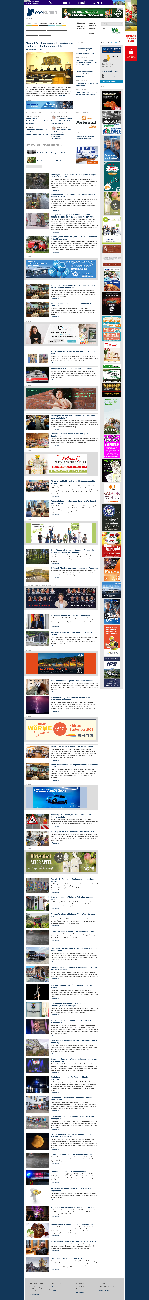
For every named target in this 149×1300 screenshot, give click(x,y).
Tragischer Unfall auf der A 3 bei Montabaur (68, 1171)
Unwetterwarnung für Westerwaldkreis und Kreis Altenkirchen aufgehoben (85, 51)
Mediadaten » (80, 1292)
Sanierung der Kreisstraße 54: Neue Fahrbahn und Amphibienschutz (71, 816)
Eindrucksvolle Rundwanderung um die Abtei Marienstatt (37, 121)
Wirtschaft (43, 24)
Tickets (104, 28)
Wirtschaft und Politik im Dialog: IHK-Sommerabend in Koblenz (73, 482)
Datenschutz (92, 29)
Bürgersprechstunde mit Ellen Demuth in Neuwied (71, 615)
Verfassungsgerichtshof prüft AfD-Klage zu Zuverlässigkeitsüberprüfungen (68, 1004)
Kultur (59, 24)
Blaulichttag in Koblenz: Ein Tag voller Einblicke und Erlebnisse (72, 1078)
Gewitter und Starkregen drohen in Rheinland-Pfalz (71, 1154)
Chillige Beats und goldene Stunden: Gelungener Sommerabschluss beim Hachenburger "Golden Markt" (73, 215)
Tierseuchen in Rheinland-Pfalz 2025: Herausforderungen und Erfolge (74, 1041)
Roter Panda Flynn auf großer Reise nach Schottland (72, 680)
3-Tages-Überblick (111, 71)
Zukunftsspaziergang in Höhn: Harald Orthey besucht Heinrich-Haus (72, 1098)
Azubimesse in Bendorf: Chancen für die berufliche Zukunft (71, 633)
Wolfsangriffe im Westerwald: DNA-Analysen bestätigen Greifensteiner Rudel (73, 175)
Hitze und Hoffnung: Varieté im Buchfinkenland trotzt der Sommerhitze (74, 986)
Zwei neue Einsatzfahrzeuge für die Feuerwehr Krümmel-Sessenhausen (74, 949)
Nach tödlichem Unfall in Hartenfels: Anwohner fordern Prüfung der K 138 (87, 62)
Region (29, 24)
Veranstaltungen (40, 29)
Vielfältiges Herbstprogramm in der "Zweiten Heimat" (72, 1224)
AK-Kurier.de (81, 26)
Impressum (92, 31)
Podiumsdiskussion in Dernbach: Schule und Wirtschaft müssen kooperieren (73, 502)
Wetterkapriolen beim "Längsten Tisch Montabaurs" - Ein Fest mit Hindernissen (74, 968)
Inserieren (92, 23)
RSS (53, 1287)
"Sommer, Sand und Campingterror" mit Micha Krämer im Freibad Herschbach (74, 237)
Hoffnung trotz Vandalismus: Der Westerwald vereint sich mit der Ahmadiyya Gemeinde (74, 286)
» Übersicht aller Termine (34, 167)
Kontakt (91, 33)
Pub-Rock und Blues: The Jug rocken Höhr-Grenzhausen (54, 153)
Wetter (64, 29)
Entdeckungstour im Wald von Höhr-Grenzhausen (52, 161)
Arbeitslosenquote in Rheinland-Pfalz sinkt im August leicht (72, 898)
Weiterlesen (62, 95)
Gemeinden (58, 29)
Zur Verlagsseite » (34, 1294)
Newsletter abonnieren (84, 138)
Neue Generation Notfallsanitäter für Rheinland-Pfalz (72, 746)
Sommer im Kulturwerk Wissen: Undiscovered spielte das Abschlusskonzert (74, 1060)
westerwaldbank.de (110, 81)
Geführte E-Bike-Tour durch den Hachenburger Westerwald (74, 568)
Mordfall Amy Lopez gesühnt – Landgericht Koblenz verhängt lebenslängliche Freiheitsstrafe (49, 46)
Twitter (54, 1290)
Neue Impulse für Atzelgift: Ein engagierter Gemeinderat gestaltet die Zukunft (73, 416)
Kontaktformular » (104, 1290)
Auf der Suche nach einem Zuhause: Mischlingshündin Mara (73, 352)
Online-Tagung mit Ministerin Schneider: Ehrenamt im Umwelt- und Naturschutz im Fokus (72, 551)
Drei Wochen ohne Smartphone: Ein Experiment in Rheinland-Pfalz (71, 1021)
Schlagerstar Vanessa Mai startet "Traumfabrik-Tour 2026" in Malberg (62, 121)
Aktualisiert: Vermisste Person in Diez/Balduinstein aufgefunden (86, 74)
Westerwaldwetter (110, 75)
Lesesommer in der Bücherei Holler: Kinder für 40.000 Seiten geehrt (72, 1117)
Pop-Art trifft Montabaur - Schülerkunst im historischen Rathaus (73, 880)
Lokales (29, 29)
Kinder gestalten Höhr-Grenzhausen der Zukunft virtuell (73, 831)
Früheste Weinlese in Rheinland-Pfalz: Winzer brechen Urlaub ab (73, 915)
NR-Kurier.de (81, 29)
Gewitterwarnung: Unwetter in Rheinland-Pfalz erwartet (73, 931)
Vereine (52, 24)
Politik (35, 24)
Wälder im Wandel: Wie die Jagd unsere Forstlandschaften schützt (74, 765)
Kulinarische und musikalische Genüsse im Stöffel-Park (73, 1207)
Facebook (82, 23)
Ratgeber (50, 29)
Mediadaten (92, 26)
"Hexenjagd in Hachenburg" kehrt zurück (67, 1258)
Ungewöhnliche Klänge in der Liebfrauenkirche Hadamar (73, 1241)
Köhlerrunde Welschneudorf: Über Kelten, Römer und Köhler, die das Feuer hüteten (37, 132)
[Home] (27, 18)
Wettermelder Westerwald (113, 77)
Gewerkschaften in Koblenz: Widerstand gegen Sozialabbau (69, 434)
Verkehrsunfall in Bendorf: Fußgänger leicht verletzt (72, 368)
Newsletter (80, 31)
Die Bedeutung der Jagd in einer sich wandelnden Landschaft (71, 304)
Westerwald (32, 34)
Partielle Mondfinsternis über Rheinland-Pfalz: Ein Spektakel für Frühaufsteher (71, 1135)
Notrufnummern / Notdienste (85, 136)
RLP (64, 24)
